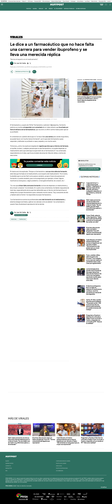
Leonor (109, 1)
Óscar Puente (66, 1)
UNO (48, 497)
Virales (16, 37)
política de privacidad (62, 468)
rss (6, 470)
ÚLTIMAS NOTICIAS (81, 8)
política (28, 8)
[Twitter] (30, 63)
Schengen (73, 1)
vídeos (51, 8)
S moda (66, 499)
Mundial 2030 (37, 1)
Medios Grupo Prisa (23, 499)
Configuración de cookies (63, 461)
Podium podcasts (52, 499)
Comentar (39, 165)
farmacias (22, 219)
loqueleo (73, 499)
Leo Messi (87, 1)
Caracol (85, 494)
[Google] (27, 63)
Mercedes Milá (102, 1)
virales (41, 8)
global (35, 8)
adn (79, 494)
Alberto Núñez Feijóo (56, 1)
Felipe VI (24, 1)
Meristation (81, 499)
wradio (53, 497)
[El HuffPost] (57, 4)
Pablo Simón (94, 1)
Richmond (36, 499)
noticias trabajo (69, 8)
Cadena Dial (66, 497)
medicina (14, 219)
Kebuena (83, 497)
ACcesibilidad (59, 470)
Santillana (53, 494)
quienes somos (9, 463)
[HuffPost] (11, 456)
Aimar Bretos (80, 1)
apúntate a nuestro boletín (89, 169)
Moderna (44, 499)
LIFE (46, 8)
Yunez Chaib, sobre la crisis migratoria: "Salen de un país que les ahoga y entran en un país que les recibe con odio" (94, 219)
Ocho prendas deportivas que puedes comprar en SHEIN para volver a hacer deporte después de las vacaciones (89, 99)
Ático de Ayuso (46, 1)
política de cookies (61, 463)
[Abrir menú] (2, 5)
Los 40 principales (45, 494)
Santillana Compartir (61, 494)
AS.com (73, 494)
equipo (7, 461)
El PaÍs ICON (59, 499)
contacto (8, 465)
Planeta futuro (78, 497)
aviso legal (59, 465)
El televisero (58, 8)
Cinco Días (59, 497)
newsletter (8, 468)
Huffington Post (39, 497)
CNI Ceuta (30, 1)
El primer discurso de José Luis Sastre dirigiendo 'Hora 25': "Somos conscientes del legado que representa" (93, 231)
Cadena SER (68, 494)
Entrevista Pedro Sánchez (14, 1)
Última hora (101, 5)
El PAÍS (37, 494)
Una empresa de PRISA (23, 495)
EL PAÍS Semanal (71, 497)
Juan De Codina (21, 63)
